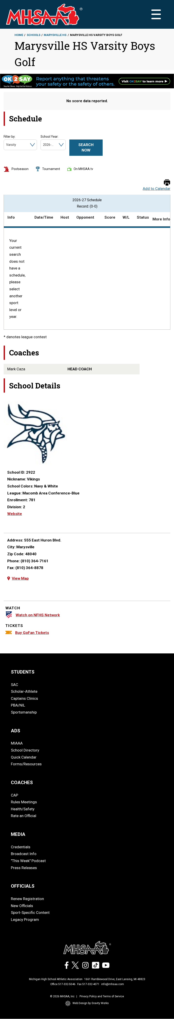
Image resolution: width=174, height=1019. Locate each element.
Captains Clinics (24, 698)
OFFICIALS (22, 886)
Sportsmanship (24, 712)
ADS (15, 730)
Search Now (86, 147)
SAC (14, 684)
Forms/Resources (26, 764)
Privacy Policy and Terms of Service (102, 996)
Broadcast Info (23, 853)
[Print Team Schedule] (167, 183)
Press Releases (24, 867)
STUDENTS (22, 672)
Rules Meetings (24, 802)
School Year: (49, 136)
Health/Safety (22, 809)
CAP (14, 795)
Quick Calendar (23, 757)
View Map (20, 578)
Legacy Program (25, 919)
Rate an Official (23, 815)
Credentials (20, 847)
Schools (33, 35)
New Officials (22, 905)
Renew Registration (27, 898)
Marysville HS (55, 35)
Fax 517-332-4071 (88, 984)
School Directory (25, 750)
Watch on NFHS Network (38, 615)
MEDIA (18, 834)
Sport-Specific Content (30, 912)
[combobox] (6, 145)
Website (14, 513)
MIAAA (17, 743)
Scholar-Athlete (24, 691)
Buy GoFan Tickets (32, 632)
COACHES (22, 782)
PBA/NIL (18, 705)
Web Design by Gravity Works (90, 1003)
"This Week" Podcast (28, 860)
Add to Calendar (156, 189)
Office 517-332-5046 (62, 984)
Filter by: (9, 136)
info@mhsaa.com (112, 984)
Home (18, 35)
